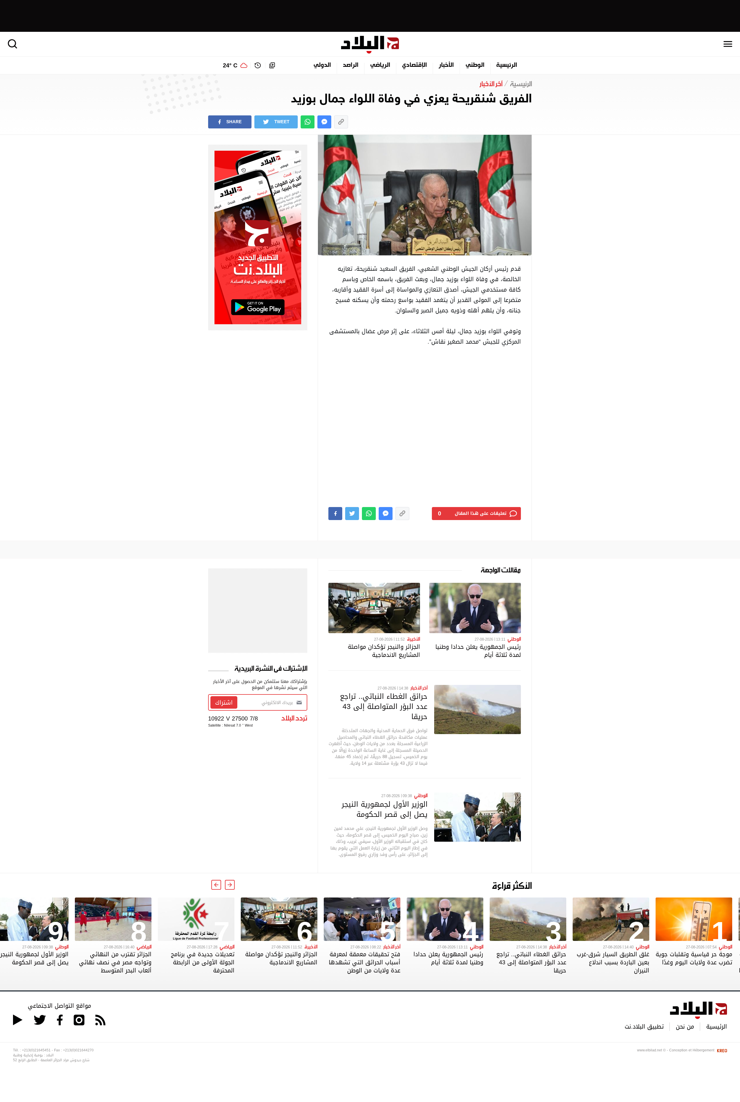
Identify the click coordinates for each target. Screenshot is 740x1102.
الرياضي (380, 65)
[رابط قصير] (341, 121)
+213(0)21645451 (36, 1050)
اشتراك (224, 702)
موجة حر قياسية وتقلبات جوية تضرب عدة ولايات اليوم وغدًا (694, 958)
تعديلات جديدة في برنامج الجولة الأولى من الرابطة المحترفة (202, 962)
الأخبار (446, 65)
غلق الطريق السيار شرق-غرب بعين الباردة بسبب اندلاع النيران (613, 962)
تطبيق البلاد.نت (644, 1026)
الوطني (475, 65)
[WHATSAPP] (307, 121)
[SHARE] (335, 513)
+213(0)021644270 (78, 1050)
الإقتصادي (414, 65)
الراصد (350, 65)
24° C (230, 65)
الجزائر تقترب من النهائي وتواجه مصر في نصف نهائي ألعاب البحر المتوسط (115, 962)
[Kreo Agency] (721, 1050)
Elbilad (370, 45)
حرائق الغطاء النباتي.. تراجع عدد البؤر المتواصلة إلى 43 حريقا (384, 706)
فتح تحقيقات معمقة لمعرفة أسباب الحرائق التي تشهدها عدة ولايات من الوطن (364, 962)
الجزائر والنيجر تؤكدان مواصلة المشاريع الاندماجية (384, 651)
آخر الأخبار (419, 687)
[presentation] (230, 885)
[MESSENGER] (324, 121)
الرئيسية (506, 65)
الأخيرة (413, 639)
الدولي (322, 65)
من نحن (685, 1026)
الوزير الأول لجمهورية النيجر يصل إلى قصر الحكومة (385, 809)
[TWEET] (352, 513)
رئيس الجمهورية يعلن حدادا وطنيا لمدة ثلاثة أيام (478, 651)
